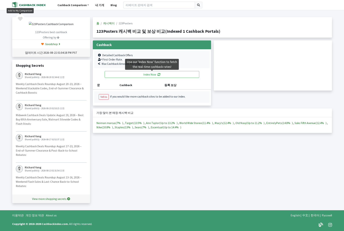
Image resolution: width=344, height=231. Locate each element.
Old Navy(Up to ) (250, 123)
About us (51, 215)
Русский (327, 215)
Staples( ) (124, 127)
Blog (114, 5)
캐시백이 (109, 23)
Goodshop (51, 44)
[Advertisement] (273, 65)
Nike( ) (104, 127)
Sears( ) (142, 127)
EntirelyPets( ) (279, 123)
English (295, 215)
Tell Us (103, 96)
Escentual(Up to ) (166, 127)
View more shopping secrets (49, 199)
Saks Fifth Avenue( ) (311, 123)
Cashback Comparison (72, 5)
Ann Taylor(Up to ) (162, 123)
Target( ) (135, 123)
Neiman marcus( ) (110, 123)
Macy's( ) (224, 123)
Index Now (149, 74)
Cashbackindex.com (55, 224)
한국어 (315, 215)
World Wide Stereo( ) (196, 123)
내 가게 (99, 5)
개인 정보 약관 (35, 215)
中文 (305, 215)
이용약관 (18, 215)
